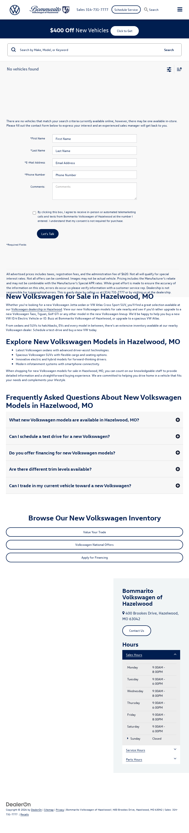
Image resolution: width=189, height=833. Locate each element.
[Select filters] (169, 69)
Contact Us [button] (136, 630)
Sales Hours (134, 654)
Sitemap (49, 809)
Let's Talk (47, 234)
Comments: (38, 186)
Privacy (60, 809)
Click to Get (124, 31)
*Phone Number (35, 174)
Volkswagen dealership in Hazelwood (36, 309)
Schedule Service (126, 9)
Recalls (24, 814)
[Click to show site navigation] (180, 9)
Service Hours (135, 750)
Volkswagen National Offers (94, 544)
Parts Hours (134, 759)
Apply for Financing (94, 557)
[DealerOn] (18, 804)
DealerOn (36, 809)
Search (169, 50)
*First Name (37, 138)
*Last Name (38, 150)
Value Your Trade (94, 532)
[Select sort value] (178, 69)
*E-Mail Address (35, 162)
